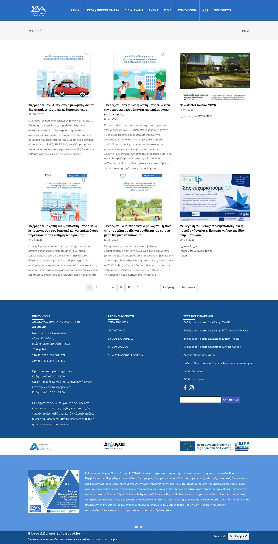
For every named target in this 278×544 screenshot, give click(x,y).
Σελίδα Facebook (194, 371)
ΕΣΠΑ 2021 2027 (118, 322)
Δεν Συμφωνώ (238, 536)
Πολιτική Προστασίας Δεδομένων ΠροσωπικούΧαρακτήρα (217, 363)
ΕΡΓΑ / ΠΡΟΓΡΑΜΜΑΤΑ (103, 10)
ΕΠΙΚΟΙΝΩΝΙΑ (187, 10)
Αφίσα (183, 255)
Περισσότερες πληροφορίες (108, 539)
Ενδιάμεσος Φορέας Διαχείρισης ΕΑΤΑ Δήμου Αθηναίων (216, 330)
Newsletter (205, 116)
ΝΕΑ (205, 10)
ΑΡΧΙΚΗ (76, 10)
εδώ (168, 510)
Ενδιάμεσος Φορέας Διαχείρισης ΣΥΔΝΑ (207, 322)
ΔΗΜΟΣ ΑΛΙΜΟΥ (118, 347)
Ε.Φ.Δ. (168, 10)
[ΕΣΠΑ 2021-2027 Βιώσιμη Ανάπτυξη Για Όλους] (215, 444)
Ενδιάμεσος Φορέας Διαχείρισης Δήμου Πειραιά (211, 339)
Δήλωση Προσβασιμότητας (199, 355)
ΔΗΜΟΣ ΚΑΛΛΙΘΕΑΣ (120, 339)
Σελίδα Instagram (194, 379)
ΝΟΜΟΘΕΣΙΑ (223, 10)
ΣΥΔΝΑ (153, 10)
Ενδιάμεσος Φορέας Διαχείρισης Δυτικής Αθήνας (212, 347)
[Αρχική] (38, 9)
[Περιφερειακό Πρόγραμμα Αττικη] (40, 443)
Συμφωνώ (219, 536)
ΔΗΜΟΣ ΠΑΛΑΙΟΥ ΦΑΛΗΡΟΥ (125, 355)
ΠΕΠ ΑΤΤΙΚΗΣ (116, 330)
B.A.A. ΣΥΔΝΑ (134, 10)
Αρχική (32, 30)
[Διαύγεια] (114, 445)
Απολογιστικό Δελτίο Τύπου (196, 251)
